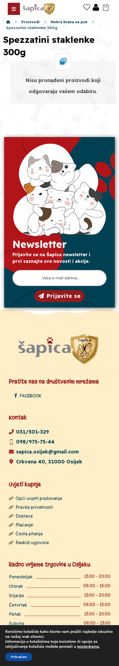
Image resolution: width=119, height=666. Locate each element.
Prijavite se (63, 295)
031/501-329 (32, 432)
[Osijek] (39, 9)
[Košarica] (105, 7)
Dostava (24, 516)
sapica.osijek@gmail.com (47, 452)
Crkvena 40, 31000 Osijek (49, 461)
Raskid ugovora (32, 542)
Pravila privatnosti (34, 507)
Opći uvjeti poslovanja (38, 498)
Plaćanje (24, 525)
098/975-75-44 (35, 442)
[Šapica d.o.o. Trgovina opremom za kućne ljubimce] (8, 22)
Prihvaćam (19, 657)
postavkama (88, 646)
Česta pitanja (29, 533)
